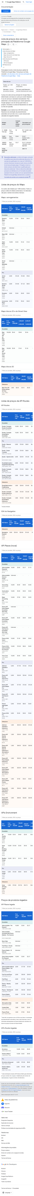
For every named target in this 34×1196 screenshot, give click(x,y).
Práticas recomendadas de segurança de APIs (13, 1128)
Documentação (7, 7)
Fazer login (29, 2)
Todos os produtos (6, 1181)
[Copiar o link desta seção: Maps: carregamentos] (20, 198)
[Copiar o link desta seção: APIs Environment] (18, 813)
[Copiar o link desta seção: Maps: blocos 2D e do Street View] (28, 311)
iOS (2, 1138)
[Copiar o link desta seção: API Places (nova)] (18, 546)
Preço (14, 31)
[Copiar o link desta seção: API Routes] (11, 406)
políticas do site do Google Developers (12, 1090)
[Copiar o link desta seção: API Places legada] (16, 905)
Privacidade (16, 1188)
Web (2, 1140)
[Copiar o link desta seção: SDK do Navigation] (17, 512)
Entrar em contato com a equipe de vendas (12, 1153)
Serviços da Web (5, 1143)
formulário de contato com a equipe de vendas (16, 177)
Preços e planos (5, 1150)
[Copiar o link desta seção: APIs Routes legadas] (18, 1028)
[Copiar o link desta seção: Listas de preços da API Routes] (31, 401)
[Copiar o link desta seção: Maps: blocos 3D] (15, 367)
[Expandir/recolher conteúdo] (11, 49)
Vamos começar (5, 1125)
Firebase (3, 1173)
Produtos (12, 29)
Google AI (3, 1179)
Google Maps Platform (21, 29)
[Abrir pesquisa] (24, 2)
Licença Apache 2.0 (13, 1088)
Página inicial (4, 29)
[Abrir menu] (2, 2)
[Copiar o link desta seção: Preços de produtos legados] (29, 900)
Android (3, 1135)
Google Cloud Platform (7, 1176)
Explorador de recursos (7, 1123)
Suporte (3, 1155)
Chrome (3, 1171)
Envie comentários (8, 35)
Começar (5, 11)
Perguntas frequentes (7, 1120)
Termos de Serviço (6, 1158)
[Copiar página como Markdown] (13, 44)
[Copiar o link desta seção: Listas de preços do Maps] (26, 185)
